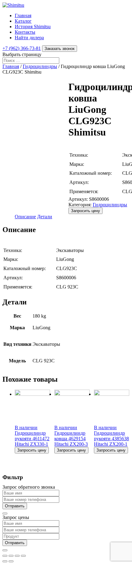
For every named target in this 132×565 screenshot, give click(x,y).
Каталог (23, 21)
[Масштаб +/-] (23, 556)
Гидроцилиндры (40, 66)
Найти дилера (29, 37)
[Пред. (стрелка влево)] (4, 561)
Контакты (25, 32)
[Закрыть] (4, 513)
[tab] (25, 217)
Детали (44, 216)
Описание (25, 216)
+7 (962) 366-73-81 (21, 48)
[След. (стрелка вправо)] (11, 561)
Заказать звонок (60, 48)
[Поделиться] (11, 556)
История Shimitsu (33, 26)
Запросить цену (85, 210)
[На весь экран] (17, 556)
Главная (23, 15)
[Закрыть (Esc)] (4, 556)
